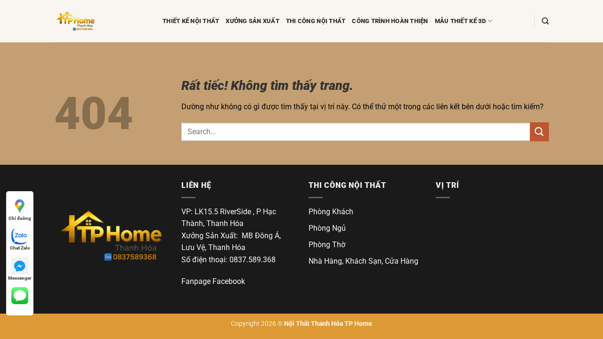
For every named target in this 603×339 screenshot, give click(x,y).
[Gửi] (539, 131)
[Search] (545, 21)
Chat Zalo (20, 247)
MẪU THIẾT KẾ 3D (460, 20)
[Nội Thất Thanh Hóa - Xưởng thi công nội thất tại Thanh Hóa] (101, 21)
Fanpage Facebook (213, 281)
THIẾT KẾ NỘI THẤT (191, 20)
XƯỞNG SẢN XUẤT (252, 20)
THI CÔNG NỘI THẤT (315, 20)
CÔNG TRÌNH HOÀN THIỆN (390, 20)
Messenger (20, 278)
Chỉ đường (19, 218)
